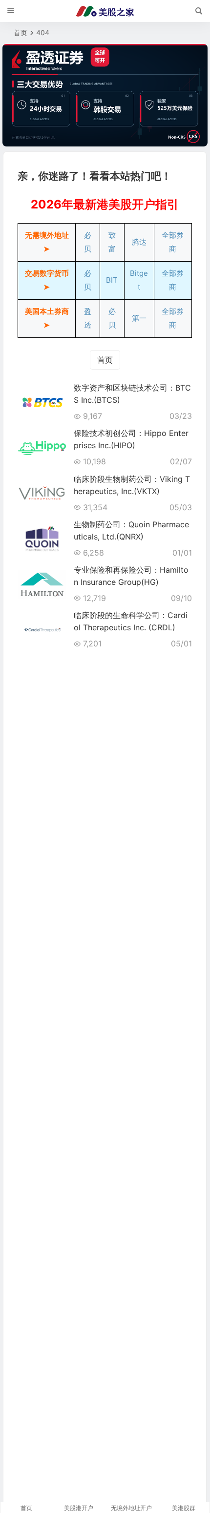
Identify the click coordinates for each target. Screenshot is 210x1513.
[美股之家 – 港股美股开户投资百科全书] (105, 11)
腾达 (139, 242)
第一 (139, 318)
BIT (112, 280)
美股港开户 (78, 1508)
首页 (20, 32)
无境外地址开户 (131, 1508)
